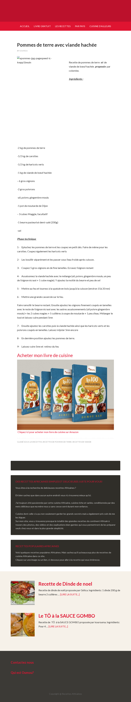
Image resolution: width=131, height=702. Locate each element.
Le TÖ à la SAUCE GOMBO (67, 616)
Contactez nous (22, 662)
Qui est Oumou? (22, 672)
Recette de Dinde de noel (65, 584)
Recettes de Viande (82, 442)
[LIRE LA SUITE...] (70, 594)
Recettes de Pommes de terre (57, 442)
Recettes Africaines (65, 11)
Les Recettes (36, 442)
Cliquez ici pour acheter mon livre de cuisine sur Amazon (47, 431)
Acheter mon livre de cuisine (45, 355)
